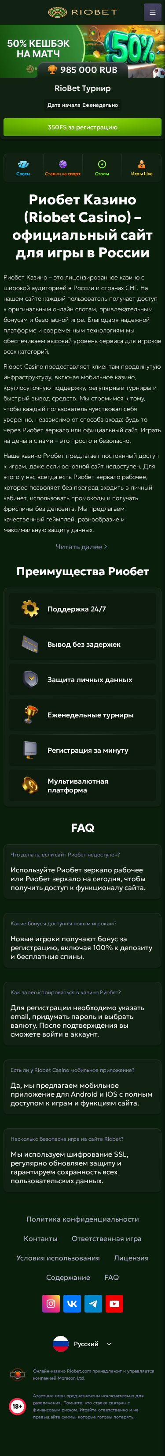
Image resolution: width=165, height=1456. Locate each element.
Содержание (68, 1277)
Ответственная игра (107, 1238)
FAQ (111, 1277)
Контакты (41, 1238)
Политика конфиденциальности (82, 1219)
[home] (82, 12)
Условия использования (58, 1257)
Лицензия (131, 1257)
